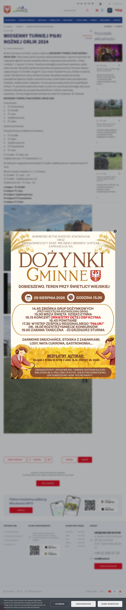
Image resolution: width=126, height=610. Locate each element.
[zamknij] (115, 231)
